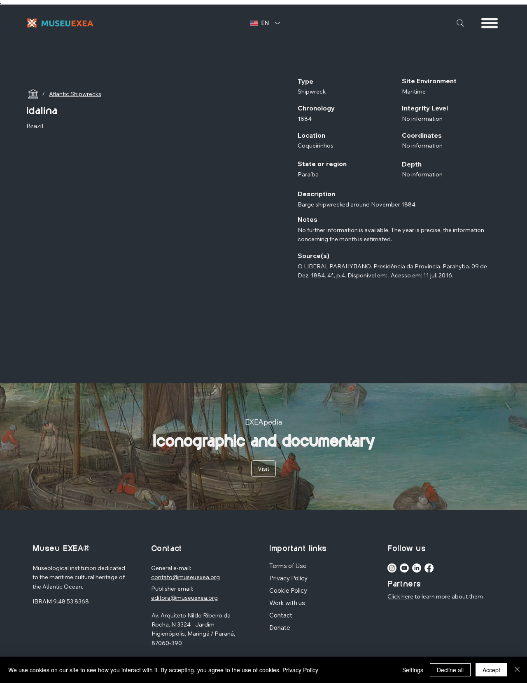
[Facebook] (429, 568)
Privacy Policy (300, 670)
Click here (400, 596)
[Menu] (490, 23)
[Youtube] (404, 568)
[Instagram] (391, 568)
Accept (491, 670)
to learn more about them (448, 596)
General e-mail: (171, 568)
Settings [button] (412, 670)
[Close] (517, 669)
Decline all (450, 670)
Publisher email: (172, 588)
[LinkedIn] (416, 568)
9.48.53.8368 (71, 601)
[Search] (460, 23)
